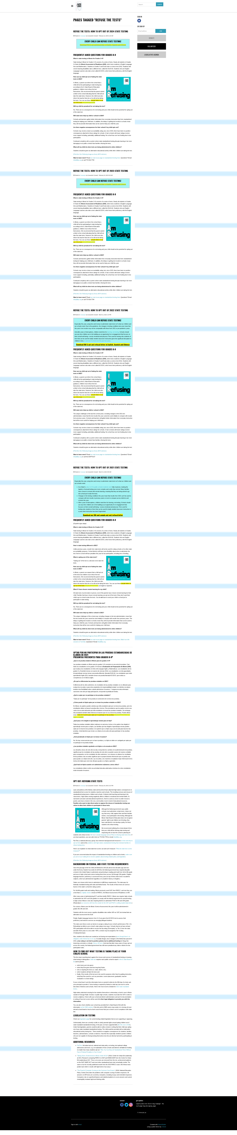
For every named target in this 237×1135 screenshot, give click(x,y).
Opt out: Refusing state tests (87, 781)
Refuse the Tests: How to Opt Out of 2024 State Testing (100, 31)
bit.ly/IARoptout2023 (89, 242)
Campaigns (83, 36)
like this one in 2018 (124, 1025)
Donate (151, 38)
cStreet (164, 1127)
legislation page (84, 1019)
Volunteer (152, 46)
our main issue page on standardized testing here (105, 158)
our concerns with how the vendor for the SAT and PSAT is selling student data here (106, 903)
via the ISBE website (86, 1007)
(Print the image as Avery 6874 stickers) (89, 154)
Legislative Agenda (151, 54)
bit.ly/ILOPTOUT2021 (91, 585)
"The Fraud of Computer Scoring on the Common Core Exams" (96, 1070)
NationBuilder (162, 1124)
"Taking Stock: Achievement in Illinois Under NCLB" (92, 1055)
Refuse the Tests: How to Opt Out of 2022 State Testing (100, 310)
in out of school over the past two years (97, 341)
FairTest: (79, 1045)
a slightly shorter (86, 892)
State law (93, 959)
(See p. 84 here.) (98, 943)
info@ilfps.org (77, 160)
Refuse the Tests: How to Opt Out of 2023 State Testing (100, 170)
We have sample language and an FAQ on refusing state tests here (110, 835)
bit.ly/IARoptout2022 (89, 397)
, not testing (113, 332)
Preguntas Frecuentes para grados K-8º (93, 657)
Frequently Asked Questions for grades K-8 (94, 520)
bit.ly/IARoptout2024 (89, 102)
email (79, 1124)
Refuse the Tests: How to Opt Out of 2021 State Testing (100, 467)
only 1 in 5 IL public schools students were (99, 487)
